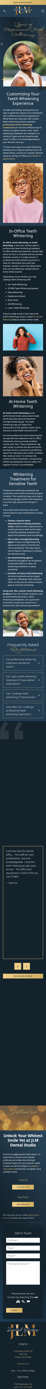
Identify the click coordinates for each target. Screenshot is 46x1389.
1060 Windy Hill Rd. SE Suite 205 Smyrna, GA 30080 (23, 1354)
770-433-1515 (23, 1364)
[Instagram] (19, 1123)
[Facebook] (26, 1123)
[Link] (4, 11)
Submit (14, 1310)
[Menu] (42, 11)
